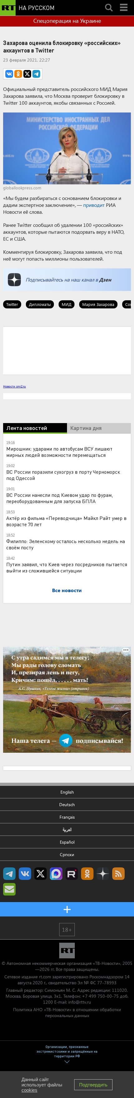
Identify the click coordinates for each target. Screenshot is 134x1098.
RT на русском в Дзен (103, 873)
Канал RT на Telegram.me (9, 873)
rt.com (45, 977)
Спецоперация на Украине (67, 20)
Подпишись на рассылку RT (9, 889)
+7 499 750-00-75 (100, 996)
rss (118, 873)
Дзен (105, 279)
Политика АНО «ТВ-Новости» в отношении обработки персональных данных (67, 1012)
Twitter (12, 304)
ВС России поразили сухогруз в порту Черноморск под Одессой (63, 474)
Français (67, 817)
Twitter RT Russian (40, 873)
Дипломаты (40, 304)
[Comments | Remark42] (67, 350)
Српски (67, 854)
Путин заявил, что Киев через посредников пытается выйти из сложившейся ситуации (66, 567)
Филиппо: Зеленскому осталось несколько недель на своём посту (65, 544)
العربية (67, 829)
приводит (94, 205)
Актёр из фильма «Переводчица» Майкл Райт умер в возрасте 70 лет (66, 521)
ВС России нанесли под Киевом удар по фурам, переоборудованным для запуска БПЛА (59, 498)
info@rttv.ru (79, 1002)
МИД (66, 304)
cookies (29, 1090)
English (67, 792)
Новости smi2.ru (14, 386)
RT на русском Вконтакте (25, 873)
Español (67, 842)
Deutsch (67, 804)
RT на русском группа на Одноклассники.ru (87, 873)
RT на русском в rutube (71, 873)
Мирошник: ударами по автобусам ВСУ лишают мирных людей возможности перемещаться (59, 451)
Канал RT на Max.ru (56, 873)
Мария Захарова (98, 304)
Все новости (67, 590)
